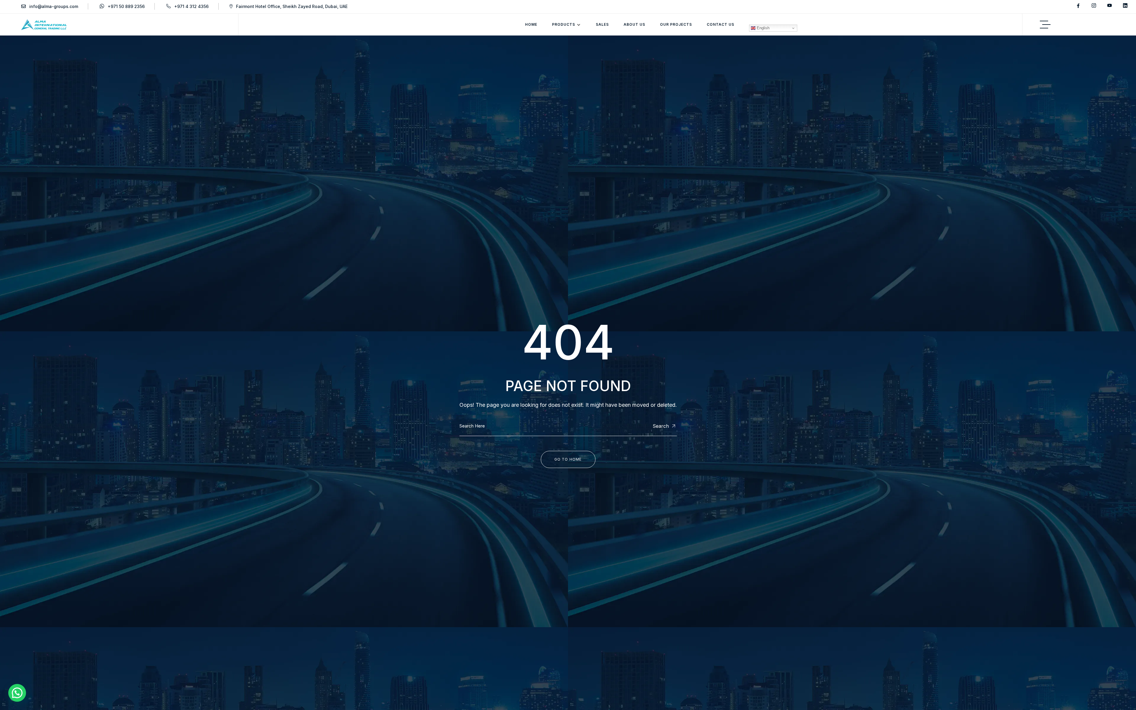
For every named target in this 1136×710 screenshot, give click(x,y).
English (762, 28)
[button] (17, 693)
